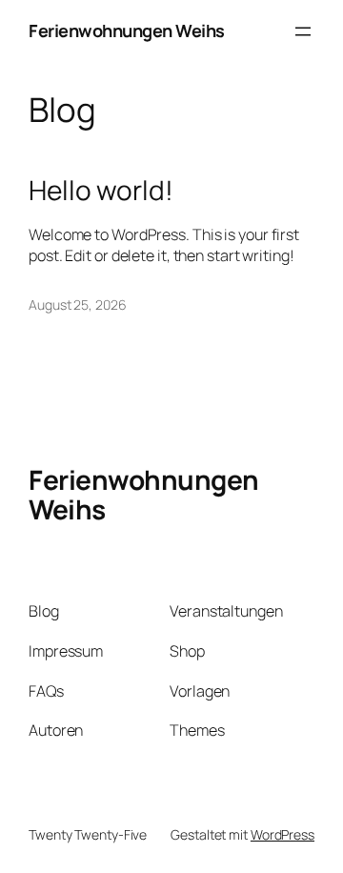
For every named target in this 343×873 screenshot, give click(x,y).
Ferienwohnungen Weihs (127, 30)
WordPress (282, 834)
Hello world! (101, 190)
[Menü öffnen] (303, 31)
